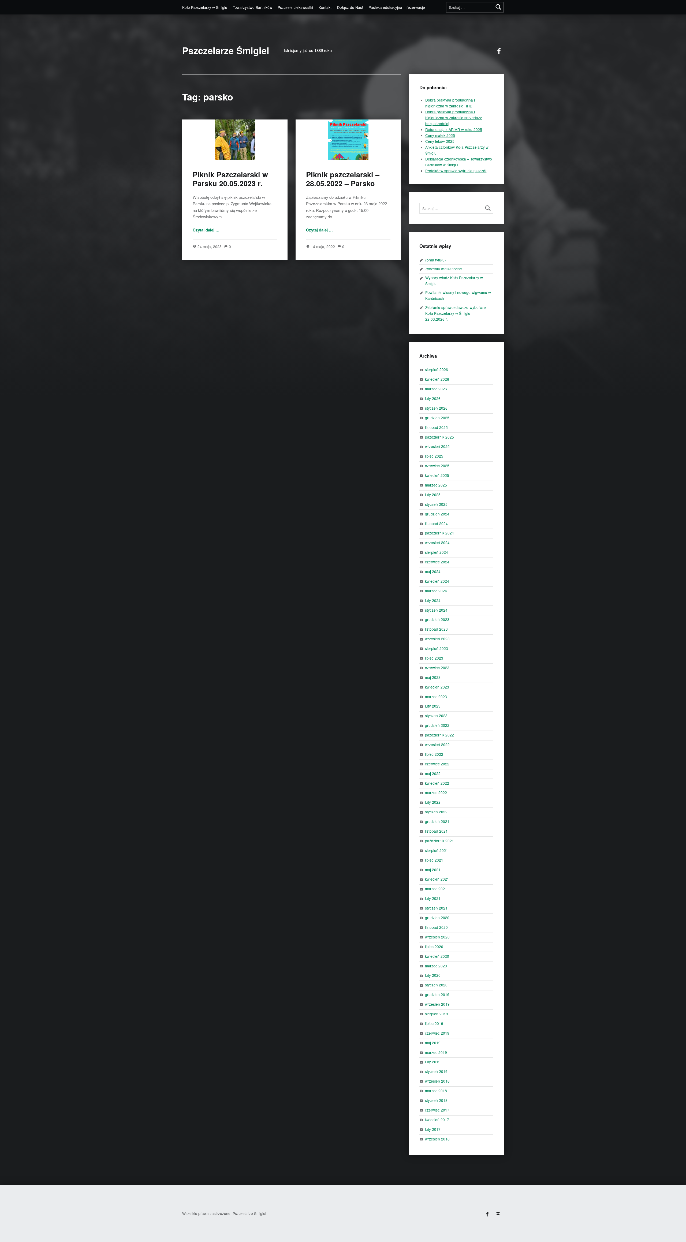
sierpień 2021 (436, 850)
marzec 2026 (436, 388)
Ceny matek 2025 (440, 135)
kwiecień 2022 (437, 783)
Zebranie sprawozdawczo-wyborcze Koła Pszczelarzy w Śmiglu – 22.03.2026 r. (455, 313)
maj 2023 (433, 677)
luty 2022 (433, 802)
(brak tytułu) (435, 260)
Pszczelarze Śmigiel (225, 50)
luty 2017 (433, 1129)
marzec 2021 (436, 888)
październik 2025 (439, 437)
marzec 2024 (436, 590)
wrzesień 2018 (437, 1081)
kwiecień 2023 (437, 687)
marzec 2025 (436, 485)
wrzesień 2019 (437, 1004)
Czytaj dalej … (206, 230)
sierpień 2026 (436, 369)
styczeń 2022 (436, 811)
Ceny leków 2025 (439, 141)
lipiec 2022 (434, 754)
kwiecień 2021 (437, 879)
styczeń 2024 (436, 610)
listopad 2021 (436, 831)
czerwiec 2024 (437, 561)
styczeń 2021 (436, 908)
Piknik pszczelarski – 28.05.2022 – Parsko (342, 178)
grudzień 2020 (437, 917)
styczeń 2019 (436, 1071)
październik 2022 (439, 735)
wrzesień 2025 (437, 446)
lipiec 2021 (434, 860)
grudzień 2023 (437, 619)
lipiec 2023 (434, 658)
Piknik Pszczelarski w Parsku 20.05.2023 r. (230, 178)
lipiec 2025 (434, 456)
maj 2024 (433, 571)
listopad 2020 (436, 927)
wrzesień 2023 (437, 638)
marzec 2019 (436, 1052)
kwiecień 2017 (437, 1119)
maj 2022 (433, 773)
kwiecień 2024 (437, 581)
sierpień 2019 (436, 1013)
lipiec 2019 (434, 1023)
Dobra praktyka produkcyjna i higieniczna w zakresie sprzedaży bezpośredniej (453, 117)
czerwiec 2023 (437, 667)
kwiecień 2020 (437, 956)
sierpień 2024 (436, 552)
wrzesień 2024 (437, 542)
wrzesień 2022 (437, 744)
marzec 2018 (436, 1090)
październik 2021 (439, 840)
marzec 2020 (436, 965)
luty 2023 (433, 706)
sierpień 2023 (436, 648)
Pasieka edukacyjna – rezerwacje (396, 7)
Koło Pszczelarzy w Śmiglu (204, 7)
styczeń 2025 (436, 504)
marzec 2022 (436, 792)
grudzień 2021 (437, 821)
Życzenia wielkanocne (443, 268)
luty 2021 (433, 898)
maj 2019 (433, 1042)
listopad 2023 (436, 629)
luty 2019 (433, 1061)
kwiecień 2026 (437, 379)
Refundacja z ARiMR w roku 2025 (453, 129)
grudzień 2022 (437, 725)
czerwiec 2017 (437, 1110)
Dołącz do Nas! (350, 7)
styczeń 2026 (436, 408)
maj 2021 (433, 869)
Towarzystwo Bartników (252, 7)
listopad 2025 (436, 427)
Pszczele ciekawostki (295, 7)
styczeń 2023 (436, 715)
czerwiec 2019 (437, 1033)
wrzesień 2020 (437, 937)
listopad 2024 (436, 523)
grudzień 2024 (437, 514)
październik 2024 (439, 533)
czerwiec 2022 (437, 763)
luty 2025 (433, 494)
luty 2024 (433, 600)
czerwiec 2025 (437, 465)
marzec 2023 (436, 696)
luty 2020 (433, 975)
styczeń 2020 (436, 984)
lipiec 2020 (434, 946)
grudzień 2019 (437, 994)
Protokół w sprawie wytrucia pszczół (455, 170)
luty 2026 (433, 398)
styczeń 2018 (436, 1100)
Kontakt (325, 7)
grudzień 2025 (437, 417)
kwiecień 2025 (437, 475)
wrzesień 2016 (437, 1139)
